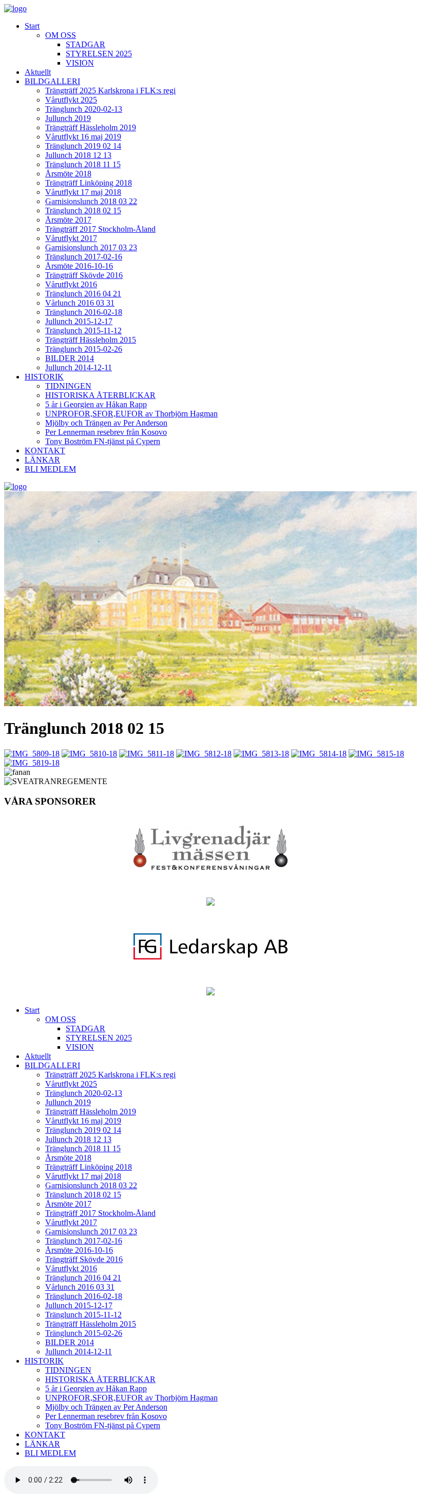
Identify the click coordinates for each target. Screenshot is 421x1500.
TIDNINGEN (68, 386)
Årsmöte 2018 (68, 173)
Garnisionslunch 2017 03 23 (91, 247)
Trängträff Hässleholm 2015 (90, 339)
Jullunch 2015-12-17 (78, 321)
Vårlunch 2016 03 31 (79, 302)
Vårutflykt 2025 (71, 99)
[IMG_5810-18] (89, 753)
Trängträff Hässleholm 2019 (90, 127)
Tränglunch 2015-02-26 (83, 349)
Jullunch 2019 (68, 118)
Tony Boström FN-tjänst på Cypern (102, 441)
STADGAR (85, 44)
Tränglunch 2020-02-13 (83, 109)
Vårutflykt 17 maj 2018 (83, 192)
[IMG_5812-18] (204, 753)
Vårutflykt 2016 (71, 284)
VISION (80, 62)
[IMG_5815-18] (376, 753)
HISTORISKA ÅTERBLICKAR (100, 395)
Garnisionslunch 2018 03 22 (91, 201)
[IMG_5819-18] (32, 762)
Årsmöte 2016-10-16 (79, 266)
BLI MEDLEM (50, 469)
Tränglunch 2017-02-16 (83, 256)
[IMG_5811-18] (146, 753)
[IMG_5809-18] (32, 753)
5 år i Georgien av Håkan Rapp (96, 404)
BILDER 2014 (69, 358)
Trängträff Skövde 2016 (84, 275)
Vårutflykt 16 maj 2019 (83, 136)
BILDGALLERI (52, 81)
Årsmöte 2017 (68, 219)
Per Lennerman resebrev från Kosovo (106, 432)
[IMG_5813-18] (261, 753)
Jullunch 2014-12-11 (78, 367)
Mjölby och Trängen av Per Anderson (106, 422)
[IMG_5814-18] (319, 753)
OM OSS (60, 35)
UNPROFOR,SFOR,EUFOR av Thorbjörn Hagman (131, 413)
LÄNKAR (42, 459)
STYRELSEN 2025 (99, 53)
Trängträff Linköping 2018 (88, 182)
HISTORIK (44, 376)
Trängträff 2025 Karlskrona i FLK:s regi (110, 90)
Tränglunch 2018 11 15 (83, 164)
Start (32, 26)
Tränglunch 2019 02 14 (83, 146)
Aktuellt (38, 72)
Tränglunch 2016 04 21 (83, 293)
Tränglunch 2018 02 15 (83, 210)
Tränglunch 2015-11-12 (83, 330)
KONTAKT (45, 450)
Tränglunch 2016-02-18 (83, 312)
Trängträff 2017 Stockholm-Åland (100, 229)
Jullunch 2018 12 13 (78, 155)
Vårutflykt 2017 (71, 238)
